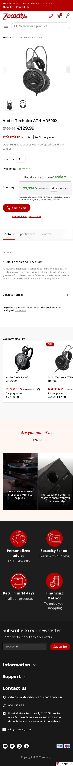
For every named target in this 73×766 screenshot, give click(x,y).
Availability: (10, 168)
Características (13, 295)
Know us (36, 440)
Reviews (46, 234)
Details (9, 234)
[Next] (68, 69)
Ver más (56, 199)
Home (6, 37)
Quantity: (9, 159)
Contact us (20, 310)
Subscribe (60, 647)
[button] (11, 137)
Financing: (9, 187)
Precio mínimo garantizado (26, 216)
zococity (47, 757)
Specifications (27, 234)
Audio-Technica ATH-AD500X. (23, 262)
